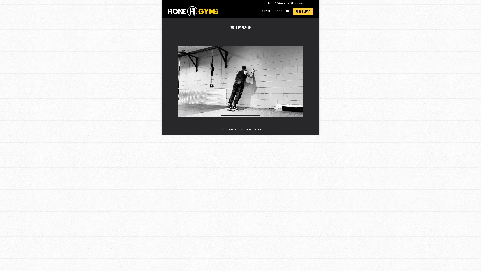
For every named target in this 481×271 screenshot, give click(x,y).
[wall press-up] (240, 81)
